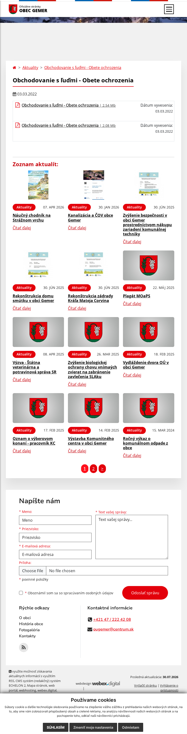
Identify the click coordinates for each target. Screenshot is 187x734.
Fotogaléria (29, 630)
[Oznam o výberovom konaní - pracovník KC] (38, 408)
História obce (31, 624)
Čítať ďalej (22, 228)
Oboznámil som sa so (69, 593)
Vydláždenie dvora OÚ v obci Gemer (146, 365)
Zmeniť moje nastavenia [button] (93, 727)
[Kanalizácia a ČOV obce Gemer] (93, 185)
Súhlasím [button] (56, 727)
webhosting (27, 690)
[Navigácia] (169, 9)
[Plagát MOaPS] (148, 265)
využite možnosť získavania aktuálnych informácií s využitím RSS (32, 676)
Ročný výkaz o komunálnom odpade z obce (145, 443)
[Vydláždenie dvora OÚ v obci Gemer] (148, 332)
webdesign (83, 683)
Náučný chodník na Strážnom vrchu (32, 218)
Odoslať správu (145, 593)
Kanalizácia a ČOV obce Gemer (90, 218)
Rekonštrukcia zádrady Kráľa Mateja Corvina (90, 298)
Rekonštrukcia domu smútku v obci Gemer (33, 298)
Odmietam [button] (130, 727)
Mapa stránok (37, 685)
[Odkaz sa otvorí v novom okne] (23, 647)
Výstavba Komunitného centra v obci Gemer (91, 441)
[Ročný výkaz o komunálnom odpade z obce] (148, 408)
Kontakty (27, 636)
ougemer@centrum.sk (113, 629)
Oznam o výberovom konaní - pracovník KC (34, 441)
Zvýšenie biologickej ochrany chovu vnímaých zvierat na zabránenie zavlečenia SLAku (92, 369)
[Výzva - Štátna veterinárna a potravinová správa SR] (38, 332)
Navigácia (20, 9)
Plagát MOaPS (136, 296)
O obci (25, 618)
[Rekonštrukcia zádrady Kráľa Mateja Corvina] (93, 265)
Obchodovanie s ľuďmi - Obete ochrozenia (82, 67)
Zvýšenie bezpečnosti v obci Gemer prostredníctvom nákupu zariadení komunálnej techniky (147, 225)
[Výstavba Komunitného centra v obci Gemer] (93, 408)
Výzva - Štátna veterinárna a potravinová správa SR (34, 367)
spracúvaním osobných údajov (88, 593)
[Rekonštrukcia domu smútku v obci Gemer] (38, 265)
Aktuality (30, 67)
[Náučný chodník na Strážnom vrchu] (38, 185)
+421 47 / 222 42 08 (112, 619)
